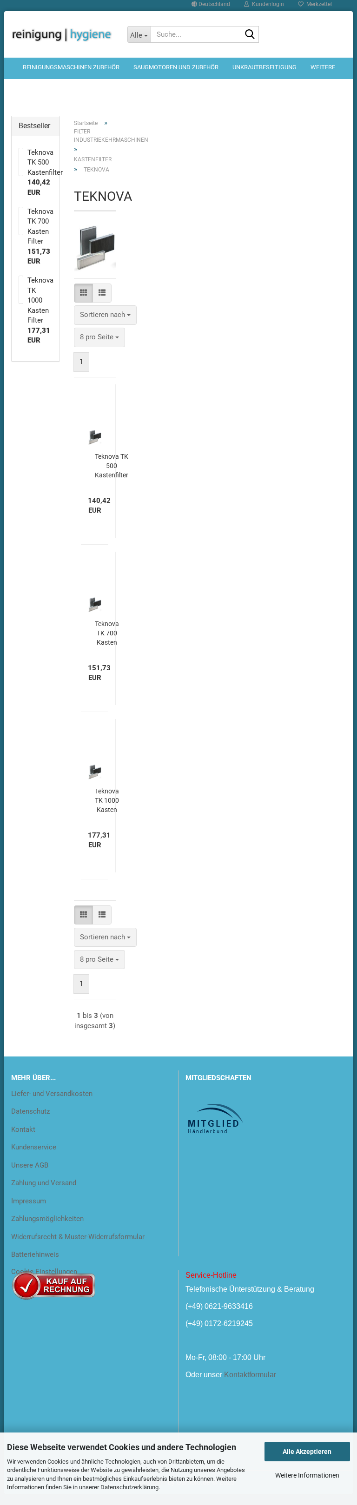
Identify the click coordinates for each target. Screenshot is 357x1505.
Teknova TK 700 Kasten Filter (107, 633)
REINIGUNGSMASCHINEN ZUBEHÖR (71, 67)
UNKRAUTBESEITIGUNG (264, 67)
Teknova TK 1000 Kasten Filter (107, 800)
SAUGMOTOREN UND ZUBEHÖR (175, 67)
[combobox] (105, 314)
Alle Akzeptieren (307, 1451)
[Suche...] (250, 34)
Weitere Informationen (307, 1475)
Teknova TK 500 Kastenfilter (111, 466)
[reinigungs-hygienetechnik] (62, 34)
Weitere (323, 67)
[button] (83, 293)
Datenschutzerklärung (129, 1487)
